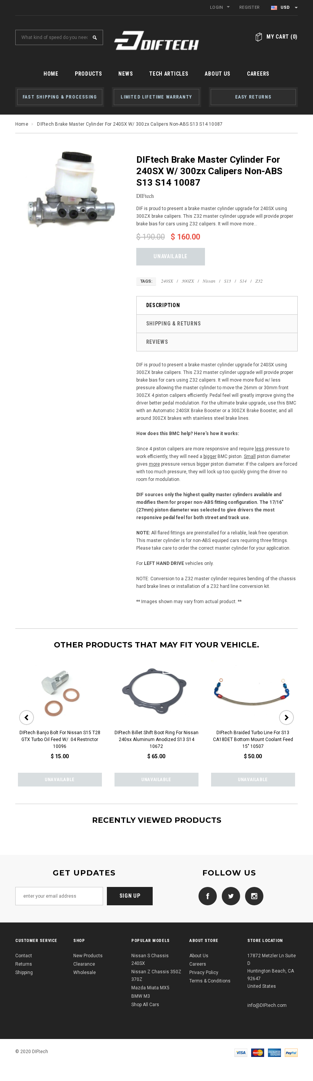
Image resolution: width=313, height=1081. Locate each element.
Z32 (259, 281)
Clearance (84, 964)
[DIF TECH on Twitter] (229, 895)
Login (216, 7)
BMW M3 (140, 996)
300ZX (188, 281)
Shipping (24, 972)
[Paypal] (291, 1052)
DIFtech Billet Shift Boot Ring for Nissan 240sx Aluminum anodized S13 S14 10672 (156, 739)
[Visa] (240, 1052)
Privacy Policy (203, 972)
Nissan (209, 281)
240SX (167, 281)
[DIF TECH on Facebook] (206, 895)
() (282, 37)
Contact (23, 955)
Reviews (157, 342)
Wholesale (84, 972)
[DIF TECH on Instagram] (252, 895)
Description (163, 305)
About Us (198, 955)
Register (249, 7)
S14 (243, 281)
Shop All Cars (145, 1004)
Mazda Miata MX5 (150, 987)
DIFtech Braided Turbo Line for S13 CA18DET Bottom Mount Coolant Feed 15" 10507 (253, 739)
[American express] (274, 1052)
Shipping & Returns (173, 323)
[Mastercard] (257, 1052)
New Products (88, 955)
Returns (23, 964)
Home (21, 124)
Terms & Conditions (210, 981)
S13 (227, 281)
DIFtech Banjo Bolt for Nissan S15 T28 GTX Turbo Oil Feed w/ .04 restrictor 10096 (59, 739)
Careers (197, 964)
